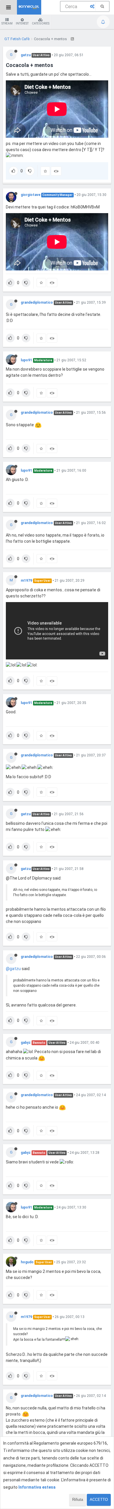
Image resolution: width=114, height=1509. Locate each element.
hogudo (27, 1262)
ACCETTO (99, 1499)
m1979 (26, 581)
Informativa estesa (37, 1487)
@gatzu (13, 968)
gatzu (26, 55)
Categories (40, 23)
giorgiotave (30, 195)
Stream (7, 23)
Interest (22, 23)
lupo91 (26, 360)
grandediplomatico (37, 302)
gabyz (26, 1043)
